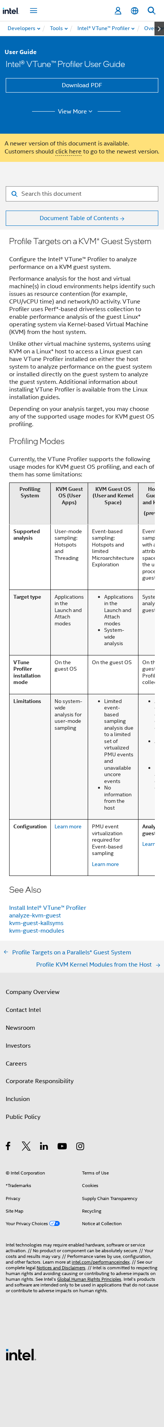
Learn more (68, 826)
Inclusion (18, 1099)
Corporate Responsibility (40, 1081)
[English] (134, 10)
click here (68, 151)
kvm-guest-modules (36, 931)
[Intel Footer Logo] (21, 1354)
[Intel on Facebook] (8, 1147)
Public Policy (23, 1117)
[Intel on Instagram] (81, 1147)
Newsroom (20, 1028)
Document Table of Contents (79, 218)
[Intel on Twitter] (26, 1147)
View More (72, 111)
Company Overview (32, 992)
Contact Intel (23, 1010)
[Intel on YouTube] (63, 1147)
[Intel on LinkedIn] (44, 1147)
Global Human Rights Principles (89, 1279)
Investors (18, 1046)
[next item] (159, 28)
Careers (16, 1063)
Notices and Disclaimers (61, 1267)
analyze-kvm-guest (35, 915)
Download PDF (82, 85)
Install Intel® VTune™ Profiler (47, 908)
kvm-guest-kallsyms (36, 923)
